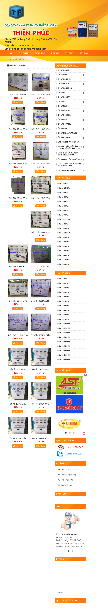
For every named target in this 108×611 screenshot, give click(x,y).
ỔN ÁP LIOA (62, 75)
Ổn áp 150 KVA (64, 333)
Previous (85, 374)
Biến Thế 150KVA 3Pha (40, 335)
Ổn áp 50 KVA (64, 260)
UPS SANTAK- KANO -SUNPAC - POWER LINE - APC (70, 165)
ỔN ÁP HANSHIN (64, 79)
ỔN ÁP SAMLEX (64, 111)
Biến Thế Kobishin (18, 94)
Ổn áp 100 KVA (64, 324)
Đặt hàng (19, 102)
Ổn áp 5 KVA (63, 206)
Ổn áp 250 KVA (64, 346)
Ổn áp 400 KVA (64, 355)
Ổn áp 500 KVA (64, 360)
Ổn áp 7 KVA (63, 215)
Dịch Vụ (55, 53)
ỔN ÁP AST (62, 102)
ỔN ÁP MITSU (63, 128)
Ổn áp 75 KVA (64, 319)
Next (84, 433)
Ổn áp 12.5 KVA (65, 233)
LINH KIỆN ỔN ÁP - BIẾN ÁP (68, 142)
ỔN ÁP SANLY (63, 119)
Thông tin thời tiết (68, 469)
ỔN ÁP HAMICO (64, 137)
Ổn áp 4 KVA (63, 201)
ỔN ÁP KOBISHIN (18, 369)
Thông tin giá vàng (68, 474)
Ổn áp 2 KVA (63, 192)
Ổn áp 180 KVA (64, 337)
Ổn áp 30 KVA (64, 251)
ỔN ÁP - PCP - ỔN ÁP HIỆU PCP (70, 159)
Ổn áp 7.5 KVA (64, 219)
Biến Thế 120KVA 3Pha (18, 335)
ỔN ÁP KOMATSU (64, 124)
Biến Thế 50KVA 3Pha (40, 198)
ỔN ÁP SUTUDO (64, 84)
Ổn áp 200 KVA (64, 342)
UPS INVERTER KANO (66, 170)
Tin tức (69, 53)
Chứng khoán (66, 485)
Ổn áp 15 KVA (64, 237)
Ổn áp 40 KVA (64, 255)
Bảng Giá (84, 53)
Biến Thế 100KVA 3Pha (40, 301)
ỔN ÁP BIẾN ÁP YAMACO (67, 133)
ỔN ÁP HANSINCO (65, 88)
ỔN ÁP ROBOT (63, 70)
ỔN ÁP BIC (62, 93)
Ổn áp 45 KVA (64, 310)
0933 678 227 (74, 447)
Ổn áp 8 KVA (63, 224)
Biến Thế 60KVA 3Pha (18, 266)
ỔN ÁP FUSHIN (63, 106)
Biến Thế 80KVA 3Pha (18, 301)
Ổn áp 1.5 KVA (64, 188)
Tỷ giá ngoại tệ (66, 480)
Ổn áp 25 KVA (64, 246)
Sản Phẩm (40, 53)
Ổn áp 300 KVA (64, 351)
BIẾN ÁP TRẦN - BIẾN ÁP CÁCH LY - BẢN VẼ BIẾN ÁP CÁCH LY (70, 147)
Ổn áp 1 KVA (63, 183)
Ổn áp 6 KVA (63, 210)
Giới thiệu (24, 53)
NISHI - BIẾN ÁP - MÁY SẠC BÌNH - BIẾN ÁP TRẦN (68, 154)
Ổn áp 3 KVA (63, 197)
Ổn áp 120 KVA (64, 328)
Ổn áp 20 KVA (64, 242)
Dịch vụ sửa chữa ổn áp (67, 534)
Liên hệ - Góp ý (17, 58)
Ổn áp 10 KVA (64, 228)
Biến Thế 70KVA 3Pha (40, 266)
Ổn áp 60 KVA (64, 264)
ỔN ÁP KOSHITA (64, 97)
